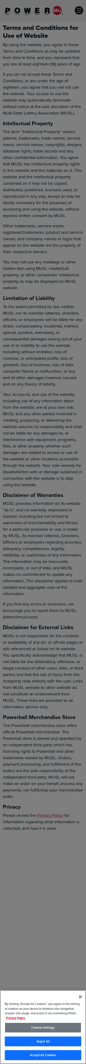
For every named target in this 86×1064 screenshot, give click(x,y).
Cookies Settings (43, 1027)
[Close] (80, 997)
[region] (43, 1027)
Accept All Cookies (43, 1055)
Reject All (43, 1041)
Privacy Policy (15, 1018)
